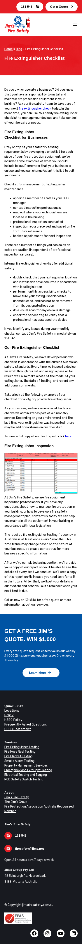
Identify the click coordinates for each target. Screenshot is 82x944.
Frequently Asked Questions (25, 724)
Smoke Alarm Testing (19, 761)
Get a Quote (59, 6)
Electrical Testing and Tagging (25, 775)
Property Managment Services (26, 765)
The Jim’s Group (15, 802)
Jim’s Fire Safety (16, 797)
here (68, 436)
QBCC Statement (17, 729)
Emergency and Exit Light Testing (28, 770)
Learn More (37, 672)
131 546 (26, 6)
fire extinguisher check (35, 108)
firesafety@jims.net (29, 848)
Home (8, 49)
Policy (9, 715)
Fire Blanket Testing (18, 756)
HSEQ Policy (13, 720)
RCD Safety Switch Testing (23, 779)
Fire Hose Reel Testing (19, 752)
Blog (19, 49)
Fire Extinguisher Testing (21, 747)
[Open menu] (75, 24)
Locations (11, 711)
